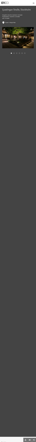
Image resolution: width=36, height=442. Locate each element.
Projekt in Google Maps (10, 22)
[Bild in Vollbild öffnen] (31, 29)
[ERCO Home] (5, 3)
